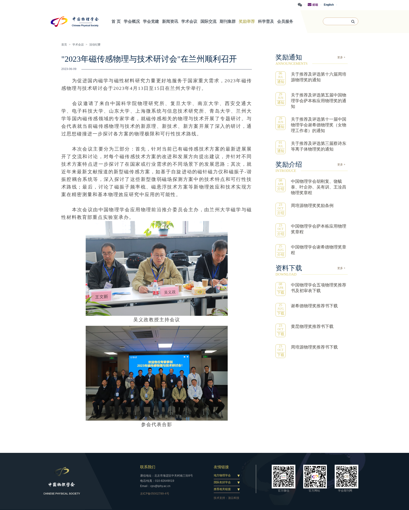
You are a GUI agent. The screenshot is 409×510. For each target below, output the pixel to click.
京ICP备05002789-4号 (154, 493)
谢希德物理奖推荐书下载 (314, 305)
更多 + (341, 57)
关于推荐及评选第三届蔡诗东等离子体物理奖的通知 (318, 146)
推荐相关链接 (222, 489)
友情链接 (221, 467)
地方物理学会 (222, 475)
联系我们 (147, 467)
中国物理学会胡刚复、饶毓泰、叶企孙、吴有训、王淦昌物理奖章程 (318, 187)
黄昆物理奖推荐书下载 (312, 326)
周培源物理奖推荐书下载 (314, 347)
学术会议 (78, 44)
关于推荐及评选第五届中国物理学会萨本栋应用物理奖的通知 (318, 101)
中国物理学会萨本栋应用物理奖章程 (318, 229)
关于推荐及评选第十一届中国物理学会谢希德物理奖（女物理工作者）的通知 (318, 125)
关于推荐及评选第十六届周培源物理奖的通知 (318, 77)
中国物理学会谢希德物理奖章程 (318, 250)
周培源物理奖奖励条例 (312, 205)
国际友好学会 (222, 482)
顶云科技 (233, 498)
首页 (64, 44)
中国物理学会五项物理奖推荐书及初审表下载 (318, 288)
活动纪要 (95, 44)
